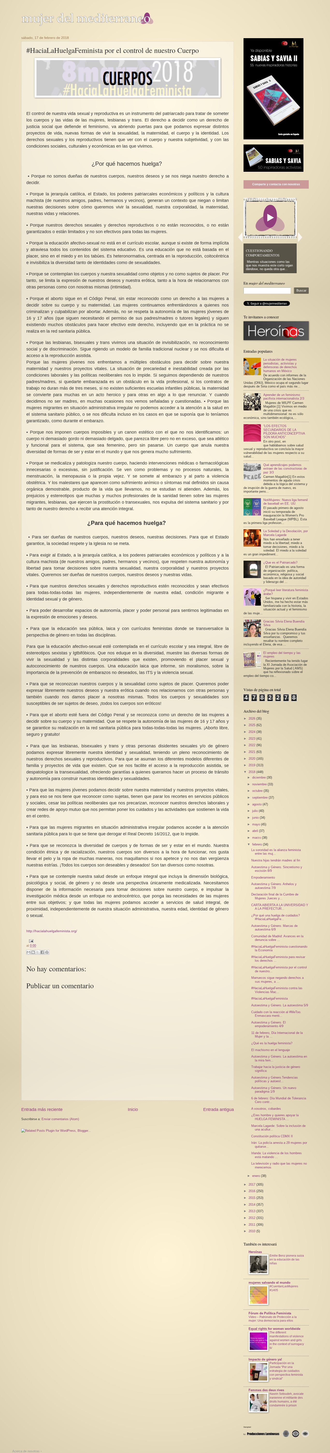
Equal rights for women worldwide (274, 1329)
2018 (252, 772)
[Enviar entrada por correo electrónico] (30, 941)
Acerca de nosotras (26, 1451)
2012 (252, 1218)
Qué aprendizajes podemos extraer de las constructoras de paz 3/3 (285, 468)
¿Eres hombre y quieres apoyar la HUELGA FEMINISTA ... (275, 1117)
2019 (252, 765)
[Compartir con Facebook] (42, 952)
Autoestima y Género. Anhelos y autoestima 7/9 (274, 885)
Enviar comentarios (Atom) (60, 1119)
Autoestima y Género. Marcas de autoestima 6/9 (274, 927)
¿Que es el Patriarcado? (280, 562)
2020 (252, 758)
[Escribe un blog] (33, 952)
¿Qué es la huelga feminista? (271, 1043)
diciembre (259, 777)
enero (256, 1176)
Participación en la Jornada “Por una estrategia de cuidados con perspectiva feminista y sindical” (286, 1370)
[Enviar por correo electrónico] (28, 952)
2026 (252, 718)
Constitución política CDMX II (272, 1136)
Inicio (133, 1109)
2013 (252, 1211)
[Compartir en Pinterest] (46, 952)
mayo (256, 824)
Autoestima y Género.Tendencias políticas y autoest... (274, 1079)
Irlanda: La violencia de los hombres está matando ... (276, 1155)
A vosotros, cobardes (266, 1108)
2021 (252, 752)
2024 (252, 732)
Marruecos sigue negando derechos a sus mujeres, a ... (277, 979)
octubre (258, 791)
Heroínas (255, 1252)
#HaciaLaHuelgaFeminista (269, 998)
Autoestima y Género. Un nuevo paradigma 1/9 (273, 1089)
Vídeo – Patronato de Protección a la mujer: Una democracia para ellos (273, 1319)
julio (255, 811)
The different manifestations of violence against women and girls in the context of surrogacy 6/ (287, 1340)
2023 (252, 738)
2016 (252, 1191)
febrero (257, 844)
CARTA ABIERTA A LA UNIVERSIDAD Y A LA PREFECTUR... (279, 906)
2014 (252, 1204)
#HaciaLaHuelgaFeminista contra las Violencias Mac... (276, 990)
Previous (240, 237)
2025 (252, 725)
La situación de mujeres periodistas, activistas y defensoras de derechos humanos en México (280, 365)
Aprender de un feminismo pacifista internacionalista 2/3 (283, 396)
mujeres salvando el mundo (269, 1282)
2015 (252, 1198)
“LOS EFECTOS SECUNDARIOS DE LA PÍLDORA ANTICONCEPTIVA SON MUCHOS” (284, 431)
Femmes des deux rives (266, 1390)
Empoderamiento (263, 877)
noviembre (260, 784)
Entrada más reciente (42, 1109)
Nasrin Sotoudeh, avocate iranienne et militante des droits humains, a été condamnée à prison (287, 1399)
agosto (257, 804)
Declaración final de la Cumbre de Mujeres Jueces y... (274, 896)
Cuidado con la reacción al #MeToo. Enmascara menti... (276, 1013)
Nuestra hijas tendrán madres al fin (275, 860)
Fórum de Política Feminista (270, 1313)
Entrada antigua (218, 1109)
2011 (252, 1224)
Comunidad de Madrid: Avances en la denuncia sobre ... (277, 938)
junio (256, 817)
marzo (257, 837)
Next (300, 237)
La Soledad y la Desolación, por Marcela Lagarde (285, 533)
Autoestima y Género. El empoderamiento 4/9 (268, 1024)
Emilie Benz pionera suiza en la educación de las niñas (287, 1259)
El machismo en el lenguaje (270, 1050)
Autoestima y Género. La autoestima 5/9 (279, 1005)
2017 (252, 1184)
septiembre (260, 797)
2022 (252, 745)
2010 (252, 1231)
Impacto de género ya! (265, 1359)
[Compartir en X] (37, 952)
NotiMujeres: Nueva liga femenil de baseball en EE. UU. (285, 501)
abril (255, 831)
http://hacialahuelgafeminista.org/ (51, 931)
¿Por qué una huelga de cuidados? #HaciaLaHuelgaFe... (275, 917)
